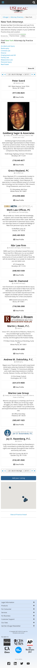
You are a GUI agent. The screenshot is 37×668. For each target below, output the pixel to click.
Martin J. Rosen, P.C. (18, 326)
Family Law (5, 57)
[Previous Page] (5, 74)
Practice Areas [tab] (14, 36)
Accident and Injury (8, 46)
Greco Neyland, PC (18, 170)
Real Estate (5, 64)
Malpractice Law (7, 60)
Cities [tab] (23, 36)
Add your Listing (18, 478)
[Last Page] (34, 74)
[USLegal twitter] (21, 663)
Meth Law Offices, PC (18, 209)
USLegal (6, 17)
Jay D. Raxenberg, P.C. (18, 438)
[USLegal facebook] (8, 663)
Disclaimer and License (18, 633)
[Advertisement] (18, 537)
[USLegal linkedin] (15, 663)
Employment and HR (8, 55)
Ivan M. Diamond (18, 281)
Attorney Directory (17, 17)
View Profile (19, 97)
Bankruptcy (5, 48)
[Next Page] (32, 74)
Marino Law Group (18, 393)
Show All (31, 68)
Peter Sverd (18, 80)
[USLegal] (18, 7)
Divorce (3, 53)
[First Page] (2, 74)
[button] (10, 487)
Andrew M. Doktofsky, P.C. (18, 359)
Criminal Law (5, 51)
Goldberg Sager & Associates (18, 133)
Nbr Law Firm (18, 245)
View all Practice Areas (18, 514)
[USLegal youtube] (28, 663)
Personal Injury (6, 62)
